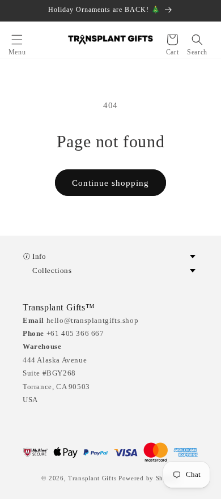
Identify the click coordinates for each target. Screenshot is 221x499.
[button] (17, 39)
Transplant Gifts (92, 478)
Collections (52, 270)
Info (39, 256)
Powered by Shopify (149, 478)
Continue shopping (110, 182)
